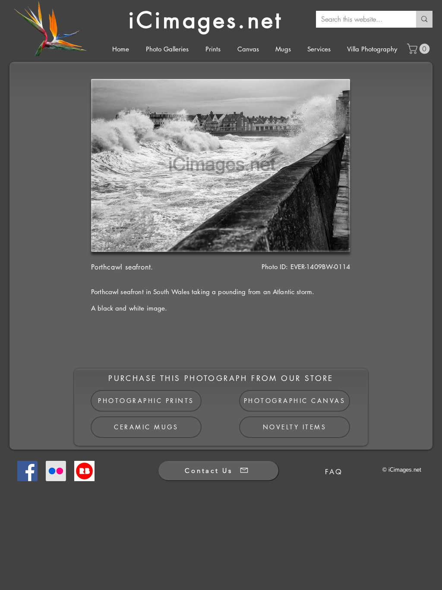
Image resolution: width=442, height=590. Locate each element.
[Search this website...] (424, 19)
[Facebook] (27, 471)
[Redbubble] (84, 471)
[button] (419, 49)
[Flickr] (56, 471)
